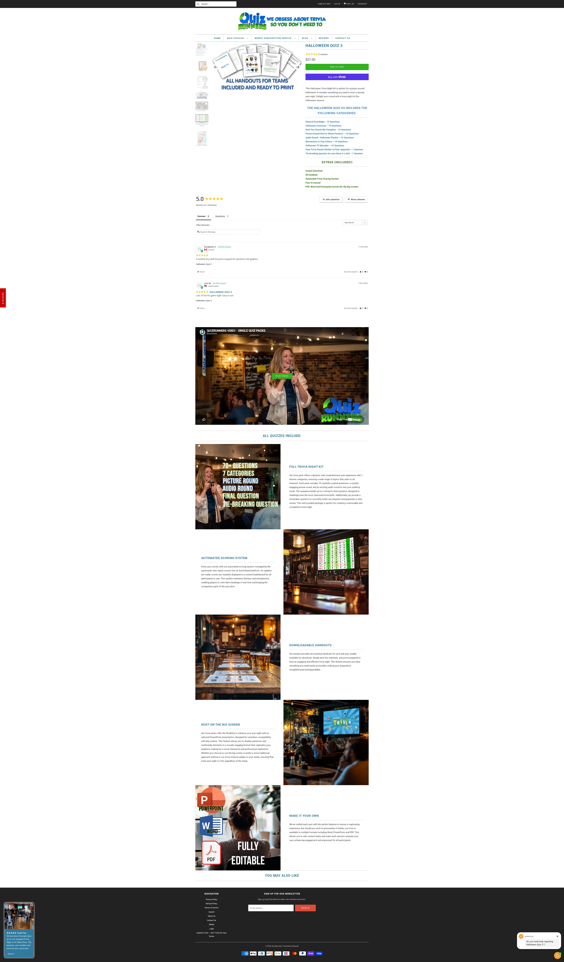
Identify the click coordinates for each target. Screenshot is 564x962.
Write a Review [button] (358, 199)
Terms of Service (211, 908)
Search (211, 912)
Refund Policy (211, 903)
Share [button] (202, 272)
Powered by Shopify (290, 946)
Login (211, 929)
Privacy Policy (211, 899)
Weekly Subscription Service (274, 38)
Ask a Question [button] (332, 199)
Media (211, 924)
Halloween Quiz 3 (204, 264)
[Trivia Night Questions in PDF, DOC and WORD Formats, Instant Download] (257, 78)
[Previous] (216, 78)
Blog (306, 38)
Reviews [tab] (201, 216)
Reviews (324, 38)
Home (217, 38)
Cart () (350, 4)
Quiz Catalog (236, 38)
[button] (361, 272)
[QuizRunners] (282, 21)
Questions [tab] (220, 216)
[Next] (297, 78)
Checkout (362, 4)
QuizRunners (277, 946)
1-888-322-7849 (323, 4)
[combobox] (215, 4)
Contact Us (342, 38)
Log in (337, 4)
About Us (211, 916)
